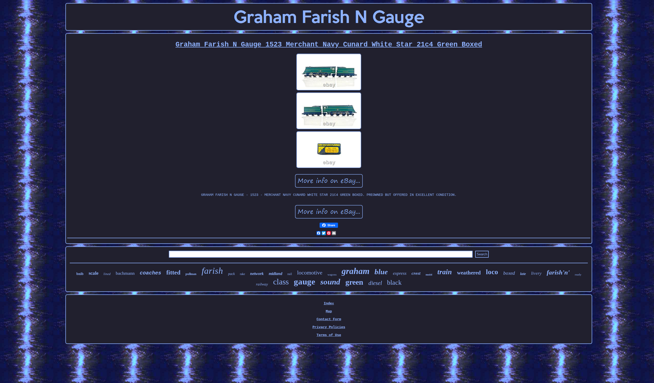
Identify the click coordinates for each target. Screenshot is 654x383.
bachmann (125, 273)
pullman (190, 274)
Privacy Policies (328, 327)
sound (330, 281)
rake (242, 274)
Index (329, 303)
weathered (469, 273)
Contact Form (329, 319)
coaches (150, 273)
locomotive (309, 272)
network (257, 273)
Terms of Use (329, 335)
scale (93, 273)
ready (578, 274)
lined (107, 274)
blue (381, 272)
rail (289, 274)
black (394, 282)
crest (416, 273)
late (523, 274)
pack (231, 274)
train (444, 272)
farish (212, 271)
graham (355, 271)
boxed (509, 273)
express (399, 273)
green (354, 282)
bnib (80, 274)
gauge (304, 281)
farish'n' (558, 272)
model (429, 274)
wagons (332, 274)
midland (275, 273)
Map (329, 311)
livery (536, 273)
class (281, 281)
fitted (173, 272)
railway (262, 284)
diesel (375, 283)
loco (492, 272)
